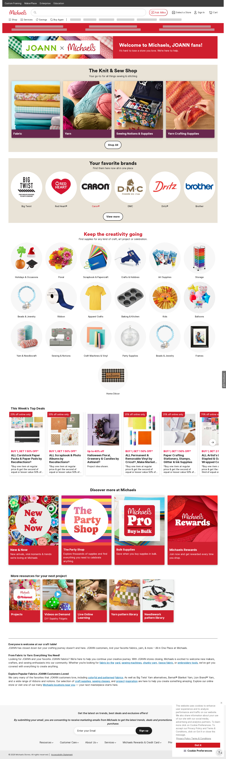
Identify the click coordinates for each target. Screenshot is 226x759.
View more (113, 216)
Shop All (113, 144)
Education (59, 3)
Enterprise (45, 3)
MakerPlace (30, 3)
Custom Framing (13, 3)
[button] (198, 750)
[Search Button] (35, 12)
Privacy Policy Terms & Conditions (193, 738)
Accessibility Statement (62, 754)
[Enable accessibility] (219, 752)
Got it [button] (198, 745)
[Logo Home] (17, 12)
